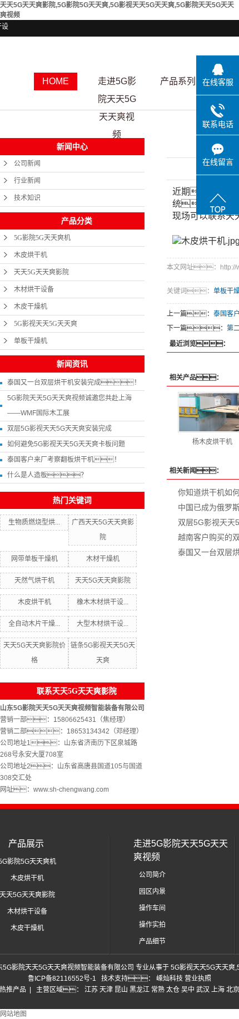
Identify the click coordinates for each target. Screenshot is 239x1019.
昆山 (121, 989)
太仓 (173, 989)
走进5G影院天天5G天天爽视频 (117, 83)
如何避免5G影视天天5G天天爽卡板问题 (66, 444)
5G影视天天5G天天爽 (45, 324)
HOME (55, 81)
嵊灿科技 (170, 978)
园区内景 (152, 891)
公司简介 (152, 875)
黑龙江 (140, 989)
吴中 (188, 989)
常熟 (158, 989)
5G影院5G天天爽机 (42, 238)
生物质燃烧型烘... (34, 522)
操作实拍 (152, 925)
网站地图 (13, 1014)
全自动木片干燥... (34, 624)
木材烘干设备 (34, 289)
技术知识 (27, 198)
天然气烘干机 (34, 580)
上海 (218, 989)
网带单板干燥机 (34, 559)
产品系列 (178, 81)
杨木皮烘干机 (212, 442)
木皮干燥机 (30, 306)
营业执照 (198, 978)
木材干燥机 (103, 559)
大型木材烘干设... (102, 624)
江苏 (91, 989)
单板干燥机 (30, 341)
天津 (106, 989)
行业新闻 (27, 181)
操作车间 (152, 908)
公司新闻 (27, 163)
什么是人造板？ (47, 475)
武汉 (203, 989)
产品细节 (152, 941)
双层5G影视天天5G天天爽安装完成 (59, 428)
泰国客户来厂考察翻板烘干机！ (64, 459)
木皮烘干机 (30, 255)
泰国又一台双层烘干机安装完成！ (74, 382)
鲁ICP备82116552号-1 (62, 978)
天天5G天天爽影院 (41, 272)
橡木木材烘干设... (102, 602)
